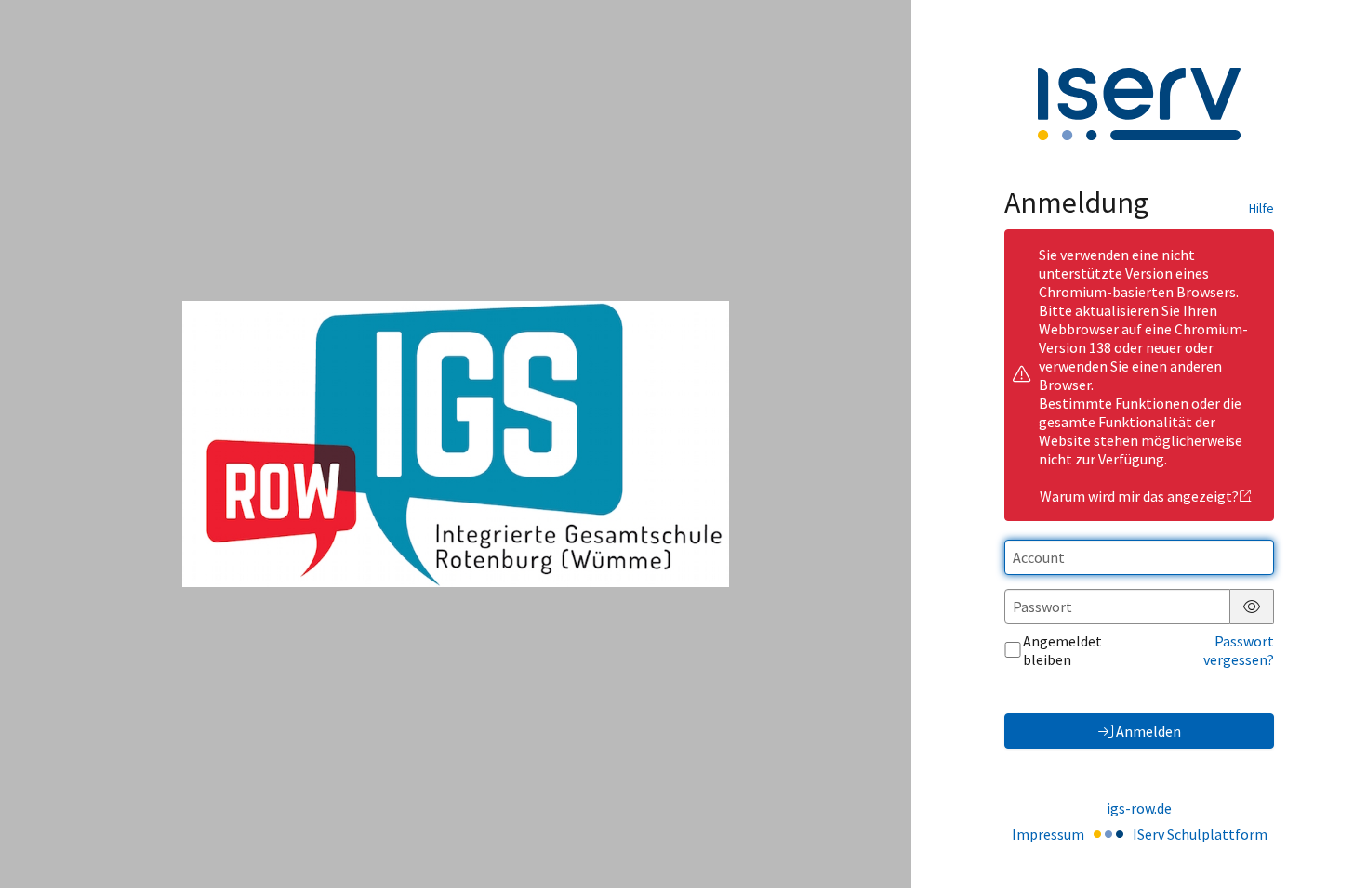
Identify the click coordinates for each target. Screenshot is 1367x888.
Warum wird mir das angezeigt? (1139, 496)
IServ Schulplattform (1200, 834)
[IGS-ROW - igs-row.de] (455, 444)
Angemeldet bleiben (1062, 650)
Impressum (1048, 834)
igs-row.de (1139, 808)
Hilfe (1261, 208)
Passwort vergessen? (1238, 650)
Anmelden (1148, 731)
